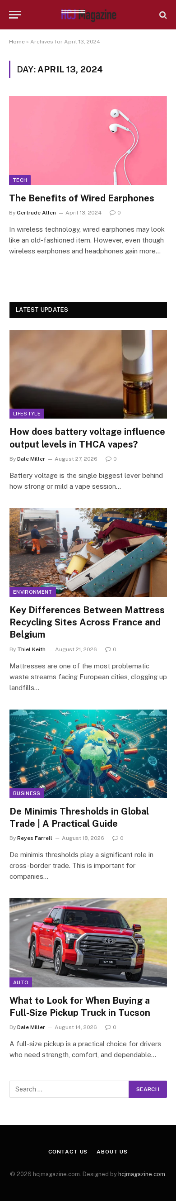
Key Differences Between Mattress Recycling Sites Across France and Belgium (87, 622)
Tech (20, 180)
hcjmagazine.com (141, 1174)
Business (27, 793)
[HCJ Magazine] (88, 14)
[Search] (162, 15)
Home (17, 41)
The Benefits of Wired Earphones (81, 198)
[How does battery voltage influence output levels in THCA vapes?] (88, 374)
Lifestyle (27, 413)
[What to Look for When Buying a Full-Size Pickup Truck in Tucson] (88, 942)
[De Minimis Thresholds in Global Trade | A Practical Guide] (88, 754)
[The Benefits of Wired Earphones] (88, 140)
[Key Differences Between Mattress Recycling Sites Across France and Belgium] (88, 552)
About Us (112, 1152)
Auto (20, 982)
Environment (32, 592)
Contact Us (68, 1152)
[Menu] (15, 15)
